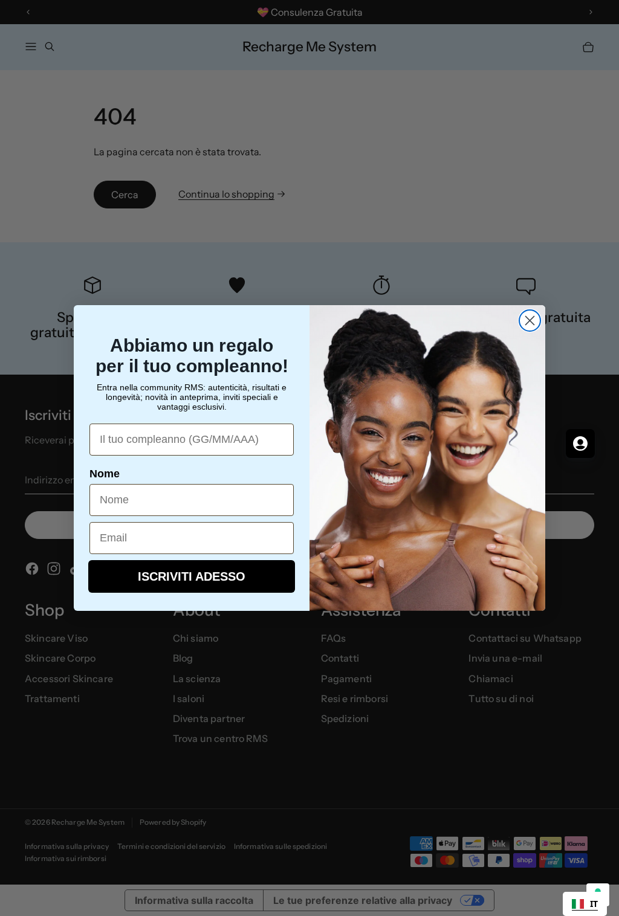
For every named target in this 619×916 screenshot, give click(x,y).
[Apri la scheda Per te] (580, 443)
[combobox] (585, 904)
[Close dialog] (529, 320)
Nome (104, 474)
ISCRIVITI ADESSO (191, 576)
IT (594, 903)
